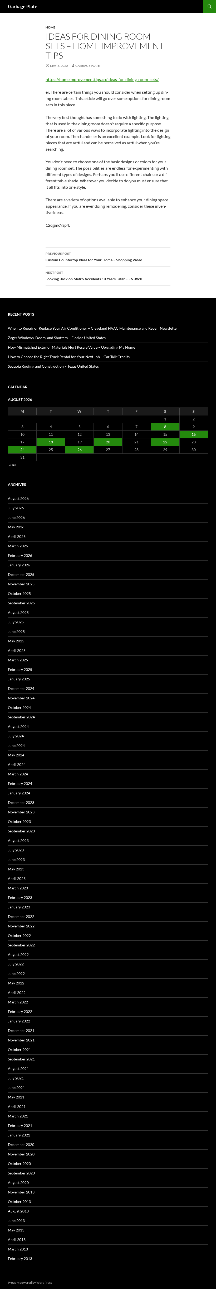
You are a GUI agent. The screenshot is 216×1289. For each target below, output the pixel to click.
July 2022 (16, 964)
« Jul (12, 465)
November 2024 (21, 698)
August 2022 (18, 954)
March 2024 (18, 774)
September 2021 (21, 1059)
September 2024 (21, 717)
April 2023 (17, 878)
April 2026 (17, 536)
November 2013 (21, 1192)
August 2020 (18, 1182)
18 (51, 442)
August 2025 (18, 612)
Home (50, 27)
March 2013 (18, 1249)
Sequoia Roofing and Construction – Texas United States (53, 366)
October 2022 (19, 935)
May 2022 (16, 983)
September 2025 (21, 603)
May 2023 (16, 869)
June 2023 (16, 859)
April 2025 (17, 650)
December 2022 (21, 916)
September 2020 (21, 1173)
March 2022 (18, 1002)
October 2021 (19, 1049)
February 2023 (20, 897)
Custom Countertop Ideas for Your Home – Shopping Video (94, 257)
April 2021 (17, 1106)
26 (79, 449)
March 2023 (18, 888)
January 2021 (19, 1135)
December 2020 (21, 1144)
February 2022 (20, 1011)
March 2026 (18, 546)
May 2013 (16, 1230)
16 (194, 434)
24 (22, 449)
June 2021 (16, 1087)
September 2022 (21, 945)
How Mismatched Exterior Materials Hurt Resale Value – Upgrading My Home (71, 347)
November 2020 (21, 1154)
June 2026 (16, 517)
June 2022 (16, 973)
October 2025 (19, 593)
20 (108, 442)
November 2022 (21, 926)
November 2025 (21, 584)
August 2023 (18, 840)
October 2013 (19, 1201)
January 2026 (19, 565)
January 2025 (19, 679)
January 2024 (19, 793)
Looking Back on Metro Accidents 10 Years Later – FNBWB (94, 276)
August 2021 (18, 1068)
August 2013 (18, 1211)
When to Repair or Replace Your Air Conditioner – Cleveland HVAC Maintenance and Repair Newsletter (93, 328)
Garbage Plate (22, 6)
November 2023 (21, 812)
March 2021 (18, 1116)
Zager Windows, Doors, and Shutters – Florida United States (57, 337)
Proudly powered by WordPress (30, 1283)
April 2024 (17, 764)
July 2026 (16, 508)
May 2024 (16, 755)
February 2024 (20, 783)
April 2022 (17, 992)
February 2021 (20, 1125)
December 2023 (21, 802)
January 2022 (19, 1021)
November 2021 (21, 1040)
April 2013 (17, 1239)
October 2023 (19, 821)
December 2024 (21, 688)
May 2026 (16, 527)
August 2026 (18, 498)
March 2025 (18, 660)
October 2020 (19, 1163)
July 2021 (16, 1078)
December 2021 (21, 1030)
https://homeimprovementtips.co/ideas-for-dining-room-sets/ (102, 79)
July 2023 (16, 850)
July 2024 (16, 736)
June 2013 (16, 1220)
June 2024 (16, 745)
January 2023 (19, 907)
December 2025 (21, 574)
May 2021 (16, 1097)
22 (165, 442)
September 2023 (21, 831)
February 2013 (20, 1258)
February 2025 (20, 669)
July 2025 (16, 622)
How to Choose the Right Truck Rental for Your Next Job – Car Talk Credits (69, 356)
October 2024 (19, 707)
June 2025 (16, 631)
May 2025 (16, 641)
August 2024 (18, 726)
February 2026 (20, 555)
